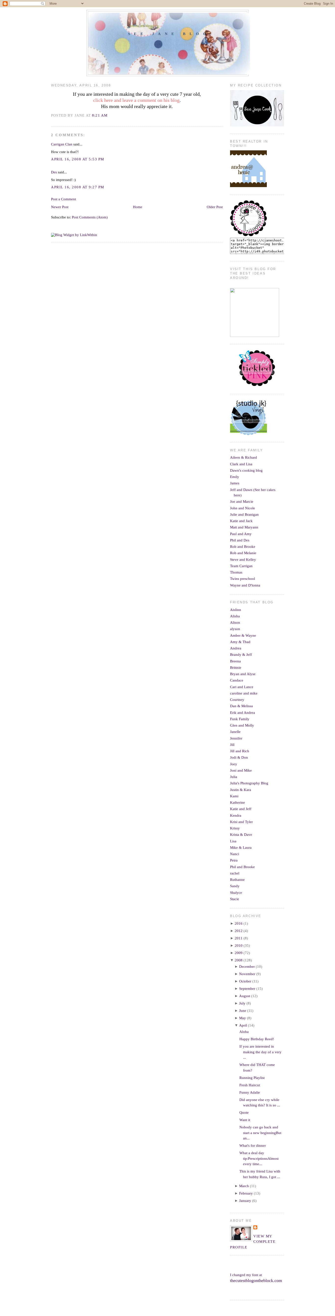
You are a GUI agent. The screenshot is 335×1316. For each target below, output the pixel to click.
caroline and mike (244, 693)
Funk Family (239, 719)
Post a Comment (63, 199)
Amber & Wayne (243, 635)
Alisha (235, 616)
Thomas (236, 572)
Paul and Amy (241, 534)
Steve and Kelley (243, 560)
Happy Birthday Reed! (256, 1039)
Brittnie (235, 668)
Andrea (235, 648)
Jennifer (236, 738)
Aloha (244, 1032)
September (247, 989)
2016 (239, 923)
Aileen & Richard (243, 457)
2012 (239, 931)
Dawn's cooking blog (246, 470)
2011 (239, 938)
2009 (239, 953)
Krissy (235, 828)
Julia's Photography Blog (249, 783)
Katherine (237, 802)
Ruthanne (237, 880)
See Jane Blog (169, 34)
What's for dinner (252, 1146)
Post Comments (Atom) (90, 217)
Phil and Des (239, 540)
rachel (234, 873)
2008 (239, 960)
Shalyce (236, 893)
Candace (236, 680)
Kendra (235, 815)
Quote (244, 1112)
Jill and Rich (239, 751)
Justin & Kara (240, 790)
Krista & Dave (241, 835)
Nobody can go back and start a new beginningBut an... (260, 1132)
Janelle (235, 732)
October (245, 981)
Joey (233, 764)
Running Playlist (252, 1078)
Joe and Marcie (241, 501)
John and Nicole (242, 508)
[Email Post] (109, 115)
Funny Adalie (249, 1092)
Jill (232, 745)
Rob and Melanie (243, 553)
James (234, 483)
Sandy (235, 886)
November (247, 974)
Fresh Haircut (249, 1085)
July (242, 1003)
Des (54, 172)
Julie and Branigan (244, 514)
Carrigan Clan (61, 144)
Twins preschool (242, 579)
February (246, 1193)
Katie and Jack (241, 521)
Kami (234, 796)
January (245, 1201)
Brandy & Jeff (241, 655)
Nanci (234, 854)
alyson (235, 629)
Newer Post (59, 207)
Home (137, 207)
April (243, 1025)
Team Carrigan (241, 566)
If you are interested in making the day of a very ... (260, 1051)
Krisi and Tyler (241, 822)
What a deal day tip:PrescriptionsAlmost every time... (259, 1158)
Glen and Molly (242, 725)
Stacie (234, 899)
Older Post (215, 207)
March (244, 1186)
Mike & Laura (241, 847)
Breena (235, 661)
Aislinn (235, 610)
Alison (235, 622)
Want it (244, 1120)
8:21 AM (99, 115)
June (242, 1011)
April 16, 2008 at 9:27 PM (77, 187)
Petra (234, 860)
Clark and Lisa (241, 464)
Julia (233, 777)
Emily (234, 477)
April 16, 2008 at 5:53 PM (77, 159)
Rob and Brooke (242, 547)
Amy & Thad (240, 642)
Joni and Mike (241, 770)
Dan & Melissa (241, 706)
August (244, 996)
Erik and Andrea (242, 713)
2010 (239, 945)
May (242, 1018)
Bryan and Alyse (243, 674)
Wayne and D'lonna (245, 585)
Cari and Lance (241, 687)
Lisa (233, 841)
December (247, 967)
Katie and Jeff (240, 809)
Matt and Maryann (244, 527)
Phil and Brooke (242, 867)
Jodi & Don (239, 757)
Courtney (237, 700)
